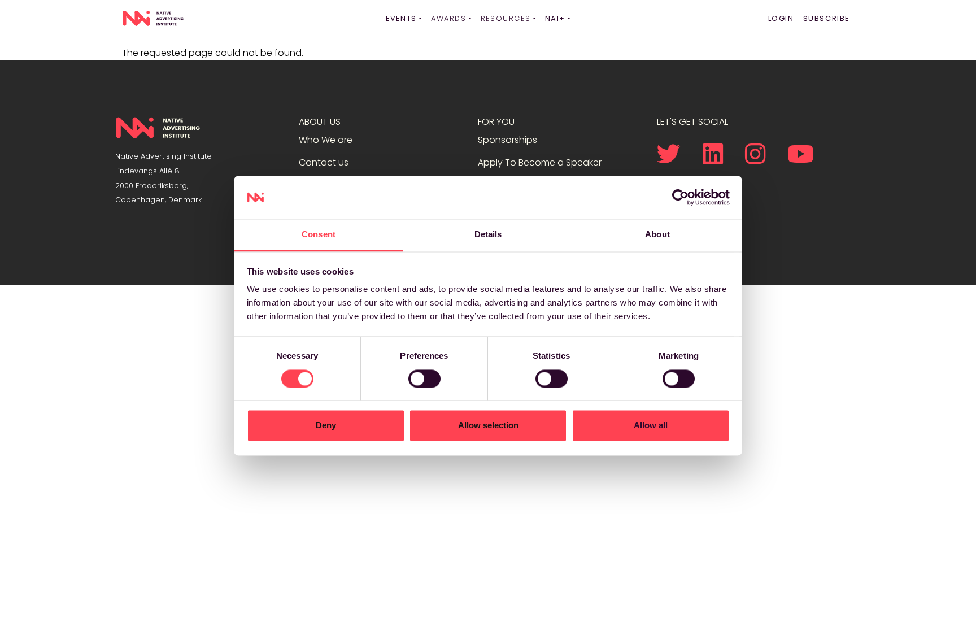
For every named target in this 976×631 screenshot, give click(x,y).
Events (401, 18)
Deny (326, 425)
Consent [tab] (319, 235)
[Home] (153, 19)
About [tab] (657, 235)
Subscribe (826, 18)
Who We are (325, 139)
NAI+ (555, 18)
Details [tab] (488, 235)
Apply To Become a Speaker (540, 162)
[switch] (424, 378)
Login (781, 18)
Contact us (323, 162)
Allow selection (488, 425)
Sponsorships (507, 139)
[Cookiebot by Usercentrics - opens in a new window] (680, 197)
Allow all (651, 425)
